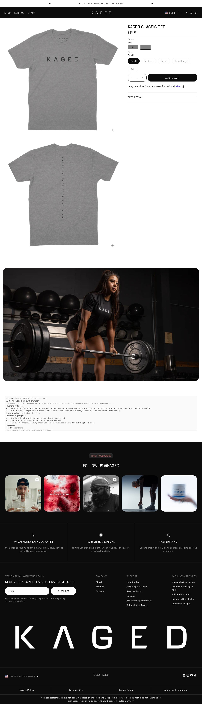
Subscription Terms (137, 605)
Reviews (131, 595)
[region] (62, 138)
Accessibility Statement (139, 600)
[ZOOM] (113, 130)
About (99, 581)
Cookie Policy (126, 689)
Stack (31, 12)
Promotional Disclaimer (176, 689)
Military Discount (181, 594)
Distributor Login (181, 603)
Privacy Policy (26, 689)
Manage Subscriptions (183, 581)
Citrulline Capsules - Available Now (101, 3)
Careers (100, 591)
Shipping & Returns (137, 586)
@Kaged (111, 465)
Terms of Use (76, 689)
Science (19, 12)
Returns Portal (134, 591)
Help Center (133, 581)
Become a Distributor (183, 598)
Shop (7, 12)
